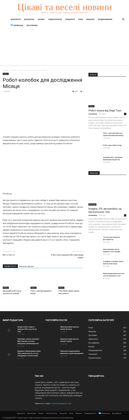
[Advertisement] (64, 47)
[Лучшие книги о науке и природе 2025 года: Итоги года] (9, 330)
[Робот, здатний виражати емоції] (43, 280)
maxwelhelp (92, 114)
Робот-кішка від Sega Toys (104, 110)
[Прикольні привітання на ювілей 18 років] (52, 342)
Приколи (90, 19)
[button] (123, 19)
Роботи (13, 70)
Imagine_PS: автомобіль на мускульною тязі (104, 210)
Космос (41, 19)
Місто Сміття (9, 255)
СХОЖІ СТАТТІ (10, 266)
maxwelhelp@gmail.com (61, 403)
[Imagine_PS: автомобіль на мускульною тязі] (107, 192)
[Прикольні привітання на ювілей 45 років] (52, 330)
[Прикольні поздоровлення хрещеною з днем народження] (52, 354)
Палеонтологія (55, 19)
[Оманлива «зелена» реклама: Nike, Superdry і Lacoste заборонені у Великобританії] (9, 342)
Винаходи (92, 204)
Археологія (16, 19)
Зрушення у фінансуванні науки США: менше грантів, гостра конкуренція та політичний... (29, 353)
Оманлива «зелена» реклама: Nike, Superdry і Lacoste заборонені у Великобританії (28, 341)
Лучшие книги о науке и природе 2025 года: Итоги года (27, 329)
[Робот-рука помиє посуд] (94, 148)
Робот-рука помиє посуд (112, 145)
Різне (80, 19)
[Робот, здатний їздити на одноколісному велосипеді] (94, 136)
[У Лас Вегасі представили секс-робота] (70, 280)
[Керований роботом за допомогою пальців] (15, 280)
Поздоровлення (105, 19)
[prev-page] (4, 298)
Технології (70, 19)
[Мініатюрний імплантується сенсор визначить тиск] (94, 276)
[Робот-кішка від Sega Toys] (107, 93)
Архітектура (29, 19)
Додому (5, 70)
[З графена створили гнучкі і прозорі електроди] (94, 264)
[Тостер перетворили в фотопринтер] (94, 240)
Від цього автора (26, 266)
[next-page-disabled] (8, 298)
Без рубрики (32, 25)
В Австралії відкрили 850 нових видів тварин (67, 256)
